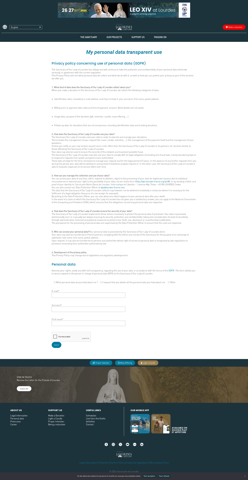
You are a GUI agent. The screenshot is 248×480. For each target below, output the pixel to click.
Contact (90, 424)
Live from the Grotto (95, 418)
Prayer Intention (56, 421)
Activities (90, 421)
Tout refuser (164, 476)
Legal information (19, 415)
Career (13, 424)
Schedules (91, 415)
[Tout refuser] (244, 476)
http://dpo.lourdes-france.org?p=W (152, 181)
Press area (15, 421)
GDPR (171, 270)
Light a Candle (55, 418)
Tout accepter (149, 476)
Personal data (17, 418)
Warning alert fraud (159, 462)
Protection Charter (108, 462)
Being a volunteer (56, 424)
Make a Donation (56, 415)
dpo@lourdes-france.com (113, 187)
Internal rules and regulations (133, 462)
